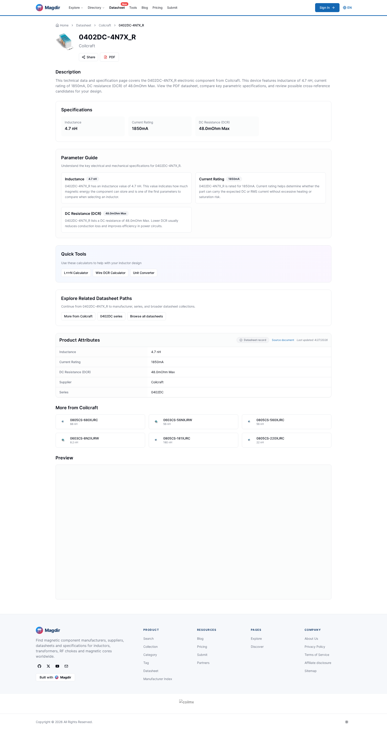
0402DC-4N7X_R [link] (131, 25)
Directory (94, 7)
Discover (257, 646)
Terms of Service (317, 655)
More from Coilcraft (78, 316)
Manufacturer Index (157, 679)
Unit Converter (143, 273)
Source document (283, 340)
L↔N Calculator (76, 273)
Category (150, 655)
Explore (74, 7)
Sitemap (311, 671)
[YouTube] (57, 666)
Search (148, 638)
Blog (145, 7)
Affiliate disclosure (318, 663)
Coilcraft (105, 25)
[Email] (66, 666)
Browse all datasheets (146, 316)
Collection (150, 646)
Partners (203, 663)
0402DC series (111, 316)
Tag (146, 663)
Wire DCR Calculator (110, 273)
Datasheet (118, 6)
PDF (112, 57)
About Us (311, 638)
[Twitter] (48, 666)
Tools (133, 7)
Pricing (158, 7)
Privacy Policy (315, 646)
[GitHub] (39, 666)
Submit (172, 7)
